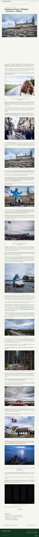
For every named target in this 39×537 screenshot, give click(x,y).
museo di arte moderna (24, 309)
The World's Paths (6, 1)
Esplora (31, 1)
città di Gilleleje (9, 383)
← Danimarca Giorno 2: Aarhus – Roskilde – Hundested (10, 525)
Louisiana (26, 307)
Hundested (11, 442)
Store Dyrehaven (7, 373)
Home (29, 1)
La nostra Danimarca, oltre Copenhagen (12, 519)
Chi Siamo (36, 1)
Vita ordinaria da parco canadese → (31, 525)
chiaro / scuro (36, 535)
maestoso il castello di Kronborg (22, 170)
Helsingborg (27, 104)
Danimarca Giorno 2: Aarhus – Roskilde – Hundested (14, 515)
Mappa (33, 1)
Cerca (35, 532)
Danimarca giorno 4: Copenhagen (11, 518)
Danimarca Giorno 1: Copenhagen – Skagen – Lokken (14, 516)
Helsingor (8, 104)
